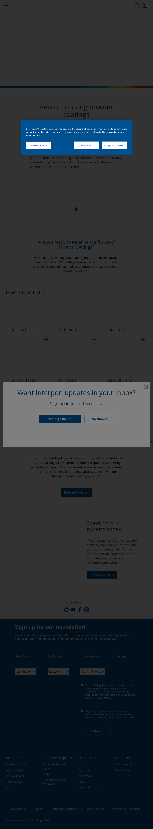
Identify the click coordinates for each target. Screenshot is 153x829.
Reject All (86, 145)
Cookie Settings (39, 145)
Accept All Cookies (114, 145)
